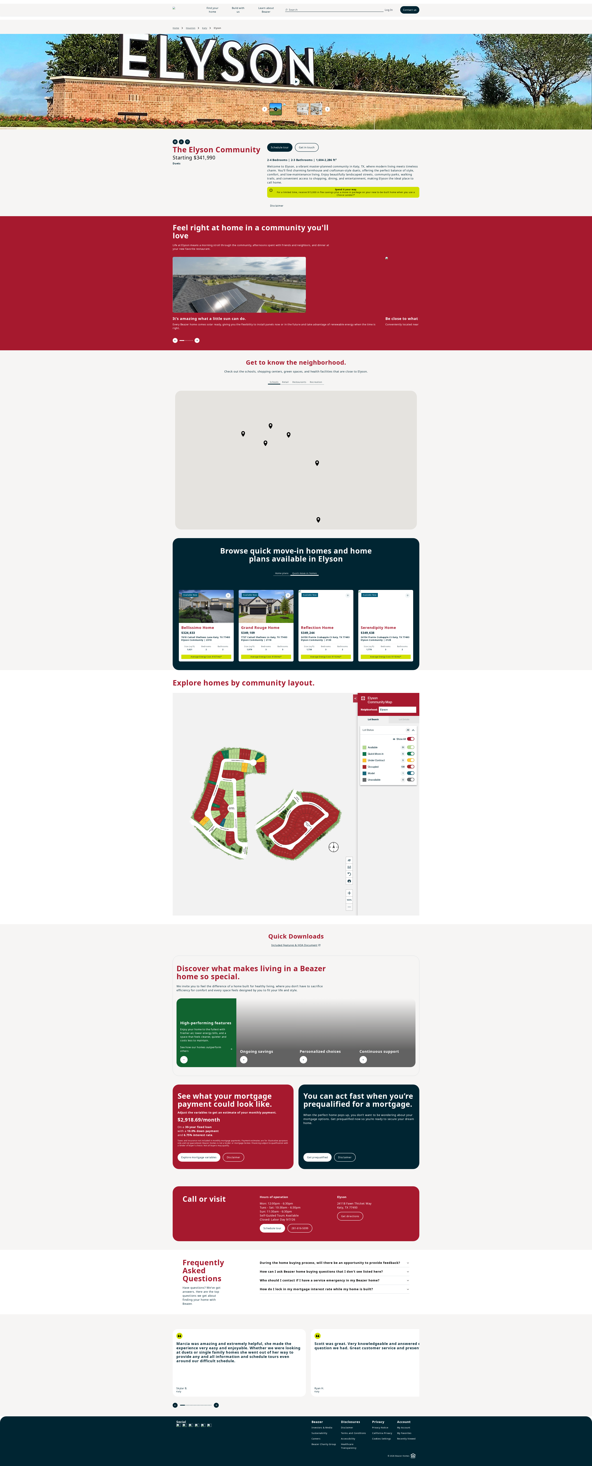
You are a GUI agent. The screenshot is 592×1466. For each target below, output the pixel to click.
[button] (270, 426)
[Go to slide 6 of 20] (191, 1405)
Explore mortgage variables (199, 1157)
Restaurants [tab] (299, 382)
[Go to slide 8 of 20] (194, 1405)
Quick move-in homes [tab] (304, 573)
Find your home (213, 9)
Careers (316, 1438)
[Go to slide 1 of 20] (182, 1405)
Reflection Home (317, 627)
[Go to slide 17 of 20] (206, 1405)
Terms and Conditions (353, 1433)
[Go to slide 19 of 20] (209, 1405)
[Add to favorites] (228, 595)
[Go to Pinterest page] (209, 1426)
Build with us (238, 9)
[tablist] (296, 382)
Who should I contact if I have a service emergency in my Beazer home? (320, 1280)
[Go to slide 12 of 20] (199, 1405)
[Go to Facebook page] (178, 1426)
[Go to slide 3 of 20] (187, 1405)
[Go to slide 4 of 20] (188, 1405)
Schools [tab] (274, 382)
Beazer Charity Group (324, 1444)
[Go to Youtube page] (203, 1426)
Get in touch (307, 147)
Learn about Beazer (266, 9)
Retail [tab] (285, 382)
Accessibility (348, 1438)
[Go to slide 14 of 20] (202, 1405)
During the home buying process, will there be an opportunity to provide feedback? (330, 1263)
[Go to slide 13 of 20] (201, 1405)
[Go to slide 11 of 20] (198, 1405)
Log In (389, 10)
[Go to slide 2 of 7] (185, 340)
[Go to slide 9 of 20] (195, 1405)
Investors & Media (322, 1427)
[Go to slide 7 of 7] (192, 340)
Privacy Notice (380, 1427)
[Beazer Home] (184, 10)
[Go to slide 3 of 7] (186, 340)
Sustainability (319, 1433)
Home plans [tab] (282, 573)
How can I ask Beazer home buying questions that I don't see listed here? (321, 1271)
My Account (403, 1427)
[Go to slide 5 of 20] (190, 1405)
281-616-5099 (300, 1228)
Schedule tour (280, 147)
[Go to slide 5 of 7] (189, 340)
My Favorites (404, 1433)
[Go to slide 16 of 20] (205, 1405)
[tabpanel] (296, 460)
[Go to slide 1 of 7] (181, 340)
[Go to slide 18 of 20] (208, 1405)
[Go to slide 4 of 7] (188, 340)
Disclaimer (277, 205)
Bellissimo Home (197, 627)
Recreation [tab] (316, 382)
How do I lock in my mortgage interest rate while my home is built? (316, 1289)
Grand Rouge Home (260, 627)
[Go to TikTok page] (191, 1426)
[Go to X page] (197, 1426)
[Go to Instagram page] (185, 1426)
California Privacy (382, 1433)
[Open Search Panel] (286, 9)
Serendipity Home (378, 627)
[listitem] (239, 1363)
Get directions (350, 1216)
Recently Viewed (406, 1438)
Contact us (410, 10)
